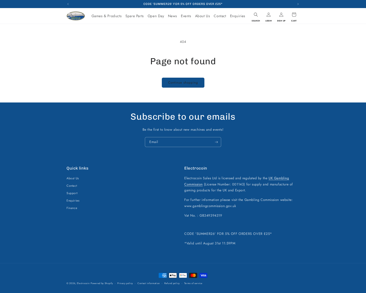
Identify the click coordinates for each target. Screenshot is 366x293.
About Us (73, 178)
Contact (72, 185)
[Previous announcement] (68, 4)
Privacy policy (125, 283)
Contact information (148, 283)
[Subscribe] (216, 142)
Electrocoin (83, 283)
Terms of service (193, 283)
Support (72, 193)
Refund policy (172, 283)
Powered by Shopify (102, 283)
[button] (256, 14)
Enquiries (73, 200)
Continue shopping (183, 82)
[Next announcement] (298, 4)
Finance (72, 208)
